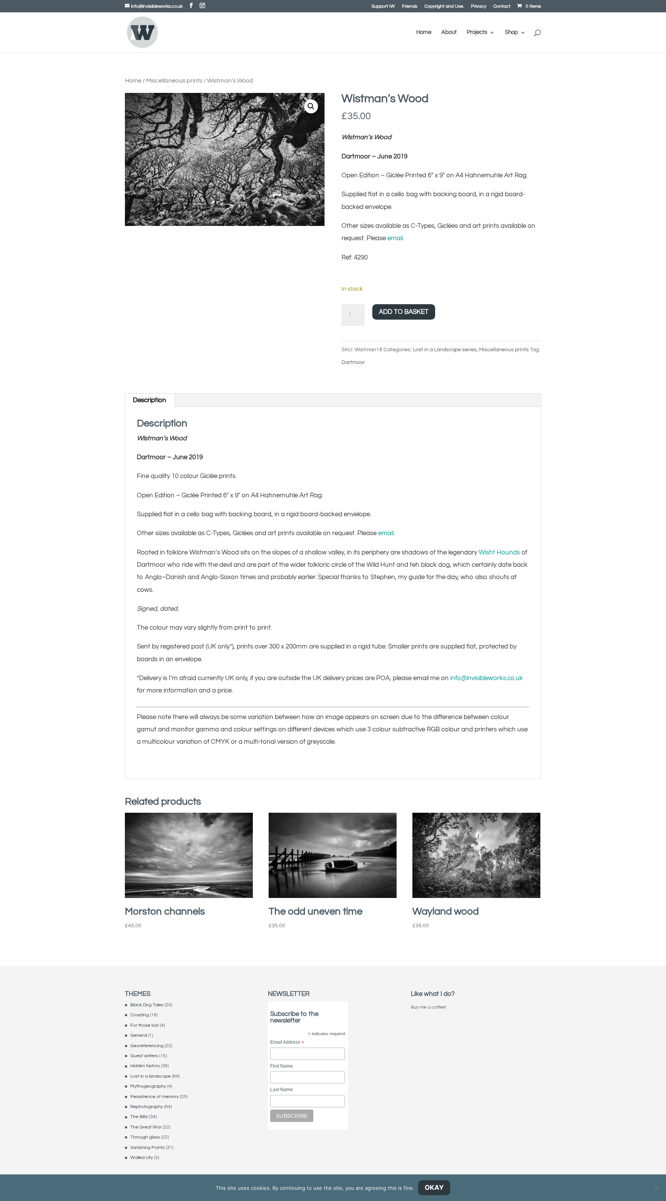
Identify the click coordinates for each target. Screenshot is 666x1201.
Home (423, 32)
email (395, 238)
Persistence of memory (154, 1096)
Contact (501, 6)
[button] (311, 106)
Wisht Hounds (499, 552)
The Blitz (139, 1116)
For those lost (144, 1025)
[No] (656, 1187)
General (138, 1035)
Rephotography (146, 1106)
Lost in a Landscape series (445, 349)
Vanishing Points (147, 1147)
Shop (511, 32)
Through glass (145, 1137)
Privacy (478, 6)
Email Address (287, 1042)
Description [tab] (149, 400)
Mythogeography (148, 1086)
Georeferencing (146, 1045)
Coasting (139, 1014)
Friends (409, 6)
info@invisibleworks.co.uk (486, 678)
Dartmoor (353, 362)
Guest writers (144, 1055)
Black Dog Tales (146, 1004)
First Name (281, 1066)
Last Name (281, 1089)
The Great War (145, 1127)
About (449, 32)
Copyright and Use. (444, 6)
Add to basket (404, 311)
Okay (434, 1187)
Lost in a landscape (150, 1076)
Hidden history (145, 1065)
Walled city (141, 1157)
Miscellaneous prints (174, 80)
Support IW (383, 6)
